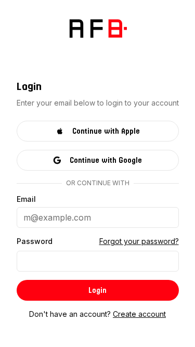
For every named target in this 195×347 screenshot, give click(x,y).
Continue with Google (106, 160)
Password (35, 241)
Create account (139, 314)
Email (26, 199)
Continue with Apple (106, 131)
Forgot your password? (139, 241)
